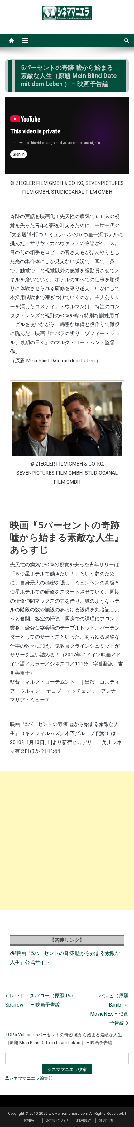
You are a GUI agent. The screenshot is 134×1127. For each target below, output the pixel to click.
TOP (9, 1034)
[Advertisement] (67, 840)
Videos (24, 1034)
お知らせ (30, 1120)
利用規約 (83, 1120)
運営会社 (106, 1120)
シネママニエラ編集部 (31, 1078)
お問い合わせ (57, 1120)
